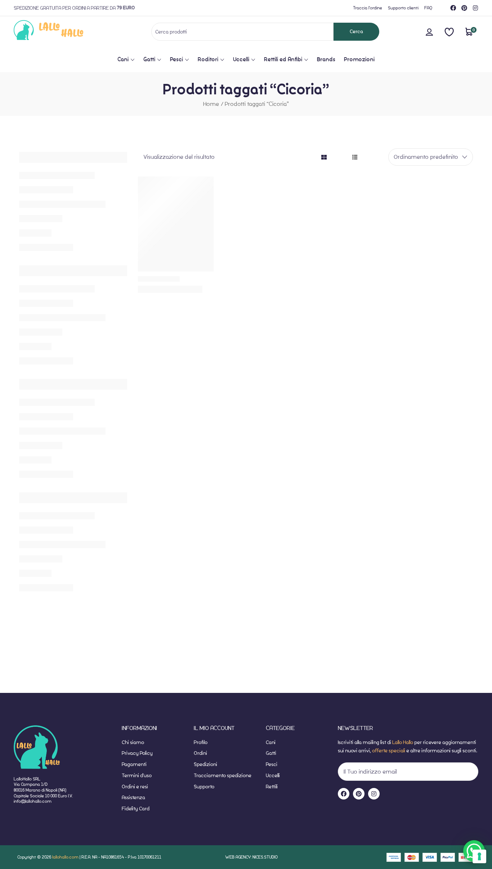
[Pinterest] (464, 8)
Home (211, 104)
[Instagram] (475, 8)
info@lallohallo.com (33, 801)
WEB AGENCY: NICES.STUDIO (251, 857)
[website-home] (60, 31)
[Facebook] (453, 8)
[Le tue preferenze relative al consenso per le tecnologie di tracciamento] (479, 856)
